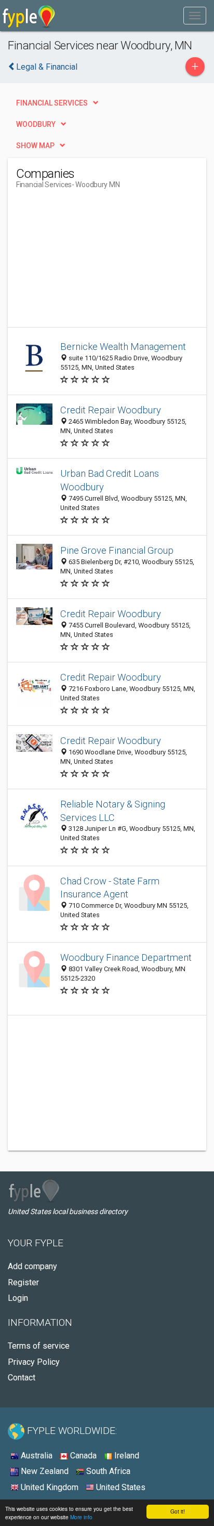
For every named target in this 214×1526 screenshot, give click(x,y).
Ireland (125, 1455)
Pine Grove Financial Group (116, 550)
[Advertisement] (94, 262)
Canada (82, 1455)
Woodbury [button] (36, 124)
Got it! (177, 1511)
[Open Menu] (194, 15)
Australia (35, 1455)
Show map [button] (35, 145)
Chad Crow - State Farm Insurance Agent (109, 888)
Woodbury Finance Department (126, 957)
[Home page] (29, 16)
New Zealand (44, 1471)
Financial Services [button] (52, 103)
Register (23, 1282)
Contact (21, 1377)
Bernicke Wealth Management (123, 346)
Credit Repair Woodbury (110, 410)
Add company (32, 1266)
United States (119, 1487)
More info (81, 1517)
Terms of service (39, 1346)
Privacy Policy (34, 1362)
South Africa (107, 1471)
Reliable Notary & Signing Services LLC (112, 811)
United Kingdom (48, 1487)
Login (18, 1298)
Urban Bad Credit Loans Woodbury (109, 480)
